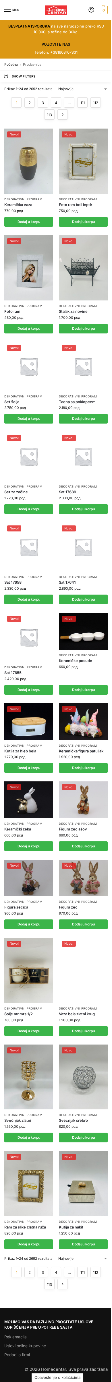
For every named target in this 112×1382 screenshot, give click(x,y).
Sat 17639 (67, 492)
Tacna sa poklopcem (77, 401)
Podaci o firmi (17, 1354)
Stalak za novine (73, 311)
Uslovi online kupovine (25, 1345)
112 (95, 102)
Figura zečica (16, 907)
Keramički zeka (17, 829)
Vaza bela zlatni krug (77, 1014)
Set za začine (16, 492)
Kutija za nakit (71, 1227)
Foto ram (12, 311)
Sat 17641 (67, 582)
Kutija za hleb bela (20, 751)
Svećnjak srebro (73, 1120)
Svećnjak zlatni (17, 1120)
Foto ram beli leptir (75, 204)
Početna (11, 64)
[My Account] (91, 10)
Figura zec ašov (73, 829)
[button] (103, 10)
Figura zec (68, 907)
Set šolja (11, 401)
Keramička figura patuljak (81, 751)
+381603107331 (64, 52)
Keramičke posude (75, 660)
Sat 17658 (13, 582)
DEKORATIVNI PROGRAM (23, 199)
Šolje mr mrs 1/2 (18, 1014)
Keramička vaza (18, 204)
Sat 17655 (13, 672)
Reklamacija (15, 1336)
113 (49, 114)
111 (82, 102)
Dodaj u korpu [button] (29, 222)
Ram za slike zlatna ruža (25, 1227)
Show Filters (24, 76)
